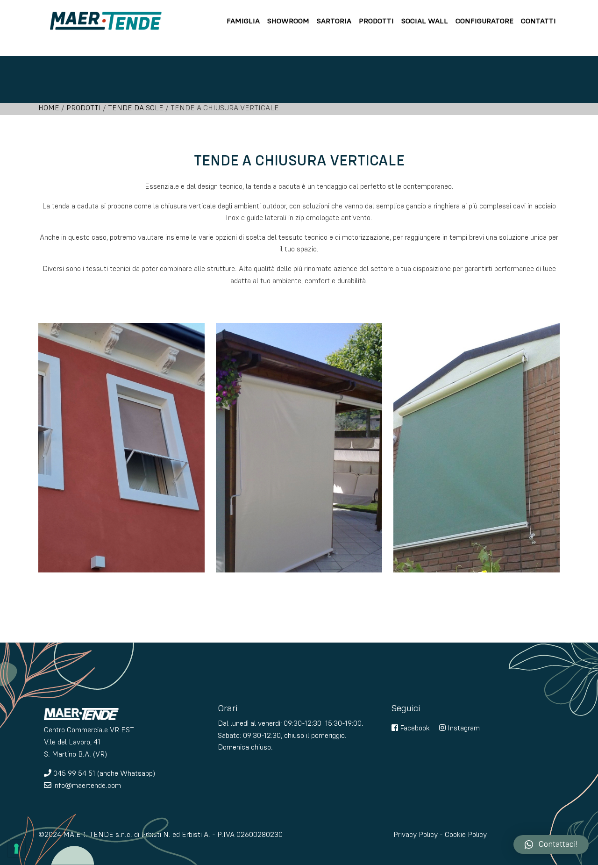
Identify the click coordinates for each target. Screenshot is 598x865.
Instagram (463, 728)
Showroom (288, 21)
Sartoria (334, 21)
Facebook (414, 728)
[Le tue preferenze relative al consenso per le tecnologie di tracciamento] (16, 849)
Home (48, 108)
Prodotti (376, 21)
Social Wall (424, 21)
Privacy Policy (415, 835)
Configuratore (484, 21)
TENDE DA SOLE (136, 108)
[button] (551, 844)
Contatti (538, 21)
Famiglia (243, 21)
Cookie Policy (466, 835)
